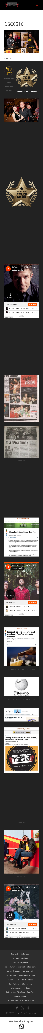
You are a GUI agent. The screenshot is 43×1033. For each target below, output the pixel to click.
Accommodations (20, 958)
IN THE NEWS (27, 980)
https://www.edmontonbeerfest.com (20, 967)
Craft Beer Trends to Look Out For (20, 1000)
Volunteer (25, 954)
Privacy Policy (28, 971)
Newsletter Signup (27, 975)
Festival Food (13, 980)
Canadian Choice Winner (27, 92)
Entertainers (11, 975)
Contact (14, 954)
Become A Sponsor (20, 962)
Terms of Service (13, 971)
